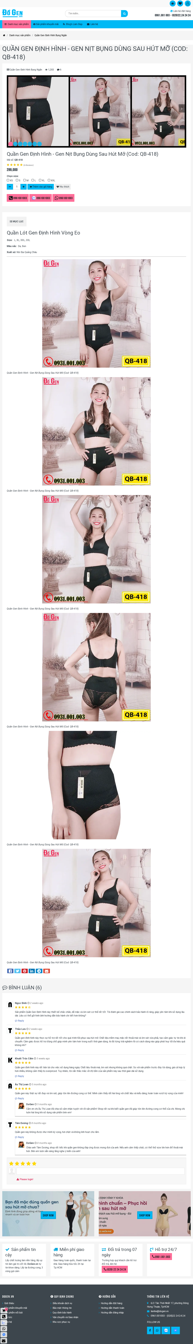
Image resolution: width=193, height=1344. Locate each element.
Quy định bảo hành (62, 1312)
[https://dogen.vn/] (4, 35)
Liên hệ (94, 24)
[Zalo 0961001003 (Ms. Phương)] (3, 1323)
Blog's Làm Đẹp (73, 24)
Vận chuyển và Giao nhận (65, 1317)
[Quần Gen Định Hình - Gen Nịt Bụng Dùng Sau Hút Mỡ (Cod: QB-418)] (38, 111)
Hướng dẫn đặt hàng (111, 1303)
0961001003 (20, 198)
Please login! (26, 1179)
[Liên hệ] (3, 1341)
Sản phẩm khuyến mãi (47, 24)
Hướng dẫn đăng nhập (112, 1312)
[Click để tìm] (124, 13)
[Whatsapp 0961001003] (157, 1330)
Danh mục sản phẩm (18, 24)
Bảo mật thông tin (62, 1307)
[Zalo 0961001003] (165, 1330)
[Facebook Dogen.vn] (150, 1330)
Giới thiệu (9, 1303)
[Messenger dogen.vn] (3, 1335)
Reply (20, 1020)
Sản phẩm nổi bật (13, 1312)
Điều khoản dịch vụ (62, 1303)
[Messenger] (175, 1330)
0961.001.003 (162, 1256)
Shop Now (48, 1215)
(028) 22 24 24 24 (116, 1269)
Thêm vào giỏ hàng (42, 186)
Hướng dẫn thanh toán (112, 1307)
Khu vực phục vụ (61, 1322)
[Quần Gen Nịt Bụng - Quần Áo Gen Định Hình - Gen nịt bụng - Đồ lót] (12, 13)
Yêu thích (64, 186)
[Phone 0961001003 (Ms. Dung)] (3, 1317)
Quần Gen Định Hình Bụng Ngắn (51, 35)
